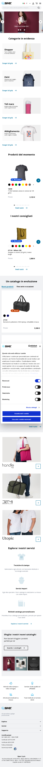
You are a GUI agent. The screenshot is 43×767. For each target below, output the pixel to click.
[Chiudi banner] (40, 346)
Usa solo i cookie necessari (21, 419)
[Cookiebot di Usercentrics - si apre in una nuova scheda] (28, 346)
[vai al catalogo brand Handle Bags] (38, 466)
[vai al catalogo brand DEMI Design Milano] (38, 502)
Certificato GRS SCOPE (8, 742)
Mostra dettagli (31, 407)
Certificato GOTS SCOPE (8, 740)
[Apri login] (33, 3)
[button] (27, 3)
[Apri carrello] (37, 3)
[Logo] (7, 3)
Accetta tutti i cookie (21, 413)
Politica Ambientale (7, 745)
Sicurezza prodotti (7, 747)
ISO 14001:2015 (6, 737)
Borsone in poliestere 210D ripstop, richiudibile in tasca (21, 322)
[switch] (38, 387)
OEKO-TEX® (14, 737)
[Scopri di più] (21, 51)
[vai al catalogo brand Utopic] (38, 539)
